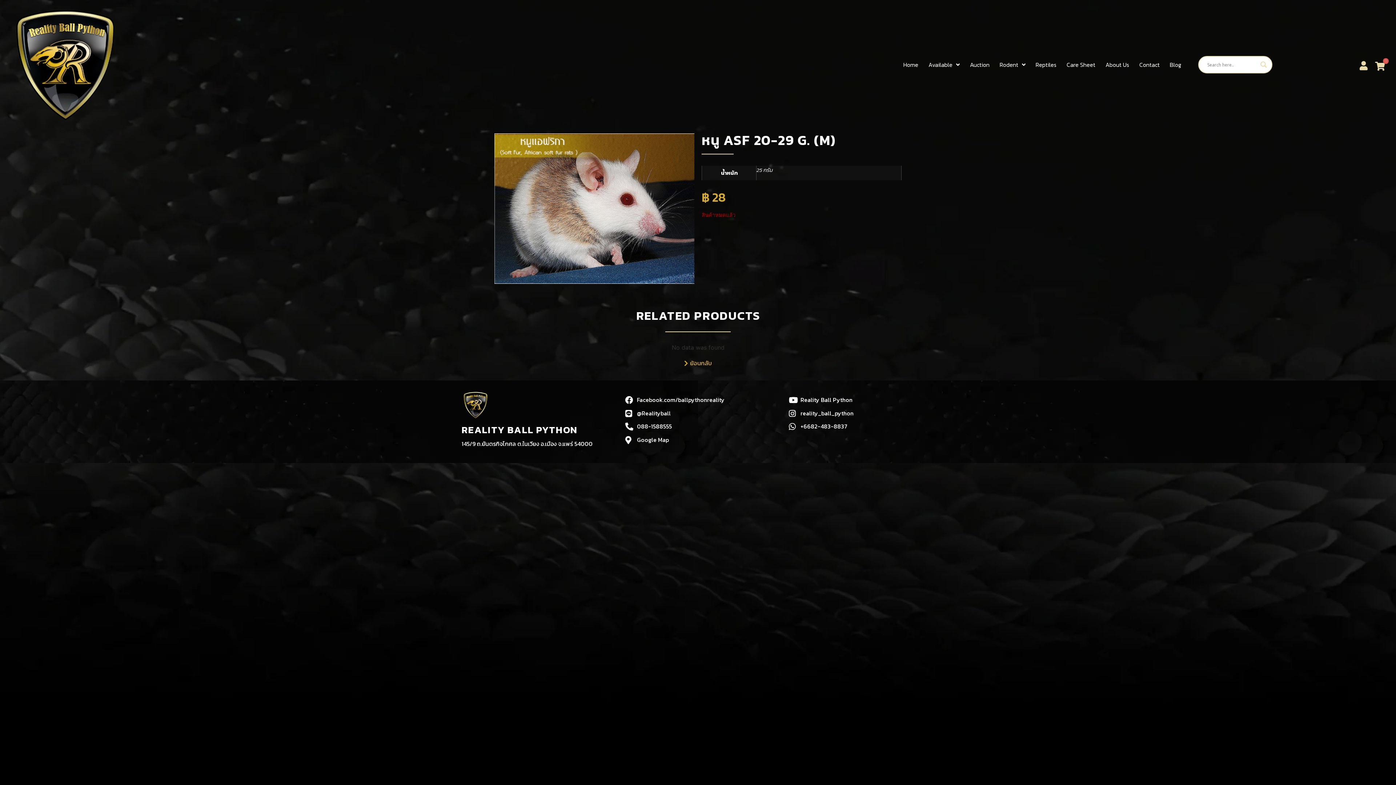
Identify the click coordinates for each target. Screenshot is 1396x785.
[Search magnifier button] (1264, 65)
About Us (1117, 64)
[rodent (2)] (594, 208)
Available (940, 64)
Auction (980, 64)
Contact (1149, 64)
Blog (1175, 64)
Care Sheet (1081, 64)
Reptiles (1046, 64)
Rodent (1009, 64)
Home (910, 64)
